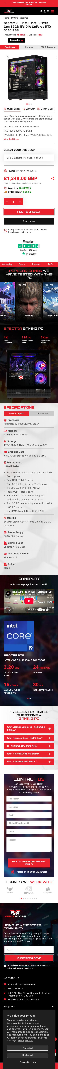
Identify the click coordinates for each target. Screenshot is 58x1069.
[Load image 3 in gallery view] (31, 104)
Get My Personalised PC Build (29, 863)
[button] (52, 11)
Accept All (28, 1048)
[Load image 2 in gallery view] (29, 104)
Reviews (29, 47)
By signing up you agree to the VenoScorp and (28, 966)
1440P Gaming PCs (19, 18)
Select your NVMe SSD (19, 149)
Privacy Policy (25, 1040)
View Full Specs (11, 139)
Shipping (19, 183)
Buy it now (29, 221)
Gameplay (7, 264)
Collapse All (42, 413)
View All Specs (16, 413)
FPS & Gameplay (48, 47)
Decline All (27, 1055)
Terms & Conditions (24, 968)
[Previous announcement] (5, 4)
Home (6, 18)
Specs (22, 264)
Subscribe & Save (29, 958)
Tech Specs (10, 47)
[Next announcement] (53, 4)
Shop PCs (9, 1007)
